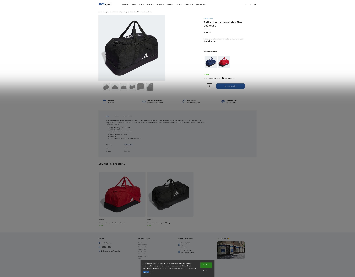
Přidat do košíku (232, 86)
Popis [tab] (107, 116)
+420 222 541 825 (106, 247)
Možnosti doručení (230, 78)
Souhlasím (206, 265)
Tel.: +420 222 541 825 (187, 253)
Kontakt (140, 242)
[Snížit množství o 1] (205, 86)
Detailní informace (210, 41)
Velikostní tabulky (142, 245)
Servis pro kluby (142, 249)
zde (195, 268)
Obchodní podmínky (143, 256)
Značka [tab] (127, 116)
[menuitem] (126, 4)
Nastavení (146, 272)
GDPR (139, 258)
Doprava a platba (142, 247)
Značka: (208, 18)
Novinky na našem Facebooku (110, 251)
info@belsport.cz (106, 243)
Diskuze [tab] (116, 116)
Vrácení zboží (141, 254)
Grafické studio (142, 252)
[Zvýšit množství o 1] (213, 86)
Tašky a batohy (128, 145)
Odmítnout (206, 271)
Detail (190, 220)
